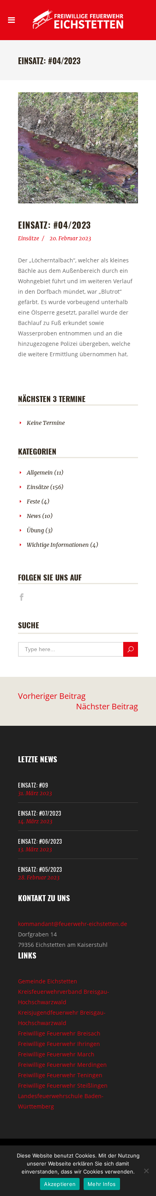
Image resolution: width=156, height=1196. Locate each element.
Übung (35, 530)
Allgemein (40, 472)
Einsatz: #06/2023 (40, 841)
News (34, 516)
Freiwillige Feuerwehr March (56, 1054)
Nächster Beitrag (107, 706)
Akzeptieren (60, 1184)
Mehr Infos (102, 1184)
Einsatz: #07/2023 (40, 813)
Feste (33, 501)
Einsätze (28, 238)
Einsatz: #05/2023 (40, 869)
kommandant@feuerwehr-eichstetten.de (72, 924)
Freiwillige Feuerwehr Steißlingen (63, 1085)
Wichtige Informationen (58, 544)
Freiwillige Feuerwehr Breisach (59, 1033)
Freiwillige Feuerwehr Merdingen (62, 1064)
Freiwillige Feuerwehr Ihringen (59, 1044)
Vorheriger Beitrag (52, 695)
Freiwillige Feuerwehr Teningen (60, 1075)
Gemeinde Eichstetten (47, 981)
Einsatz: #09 (33, 785)
